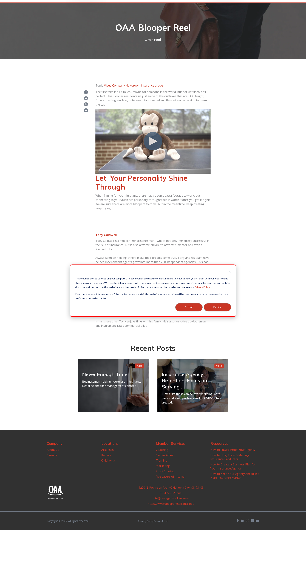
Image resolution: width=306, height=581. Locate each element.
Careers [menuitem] (52, 455)
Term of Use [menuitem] (161, 521)
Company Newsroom (126, 85)
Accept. (189, 307)
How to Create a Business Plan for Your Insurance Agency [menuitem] (233, 466)
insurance (147, 85)
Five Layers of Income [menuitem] (170, 477)
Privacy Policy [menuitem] (146, 521)
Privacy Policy (202, 287)
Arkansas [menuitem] (107, 450)
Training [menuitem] (161, 460)
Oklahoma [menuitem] (108, 460)
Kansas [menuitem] (106, 455)
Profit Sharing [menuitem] (165, 471)
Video (108, 85)
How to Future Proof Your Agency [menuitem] (232, 450)
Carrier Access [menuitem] (165, 455)
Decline (217, 307)
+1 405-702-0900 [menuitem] (171, 493)
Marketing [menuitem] (163, 466)
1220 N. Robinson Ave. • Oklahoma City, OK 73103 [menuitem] (171, 488)
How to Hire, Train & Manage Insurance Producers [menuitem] (229, 457)
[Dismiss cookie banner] (230, 272)
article (159, 85)
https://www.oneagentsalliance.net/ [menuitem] (171, 504)
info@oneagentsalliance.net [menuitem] (171, 498)
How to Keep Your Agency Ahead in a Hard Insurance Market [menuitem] (234, 476)
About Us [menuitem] (53, 450)
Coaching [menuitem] (162, 450)
